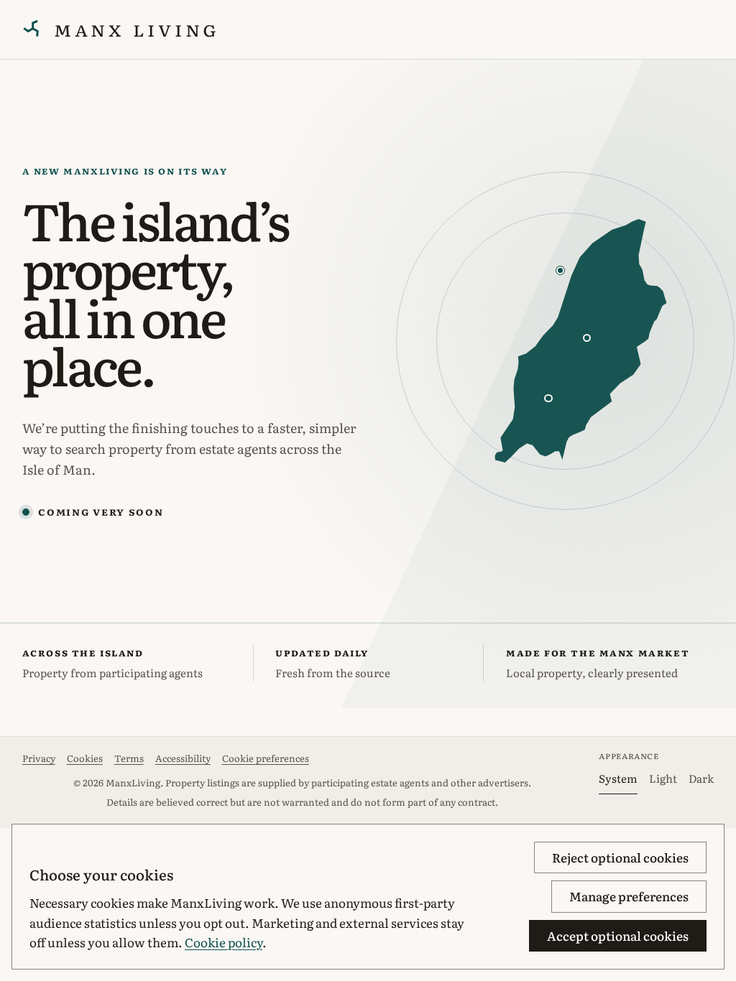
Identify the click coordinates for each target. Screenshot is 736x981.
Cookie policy (223, 942)
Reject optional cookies (620, 857)
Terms (129, 758)
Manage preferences (629, 896)
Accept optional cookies (618, 935)
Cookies (85, 758)
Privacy (38, 758)
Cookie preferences (265, 758)
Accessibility (183, 758)
